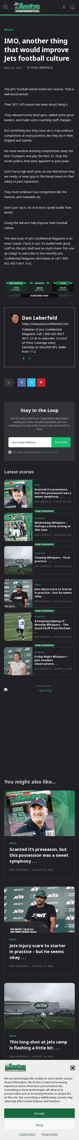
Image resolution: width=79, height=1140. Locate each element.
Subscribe (61, 442)
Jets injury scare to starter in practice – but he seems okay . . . (53, 592)
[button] (73, 1068)
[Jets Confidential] (38, 7)
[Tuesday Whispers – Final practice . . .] (18, 560)
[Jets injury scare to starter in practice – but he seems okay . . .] (18, 593)
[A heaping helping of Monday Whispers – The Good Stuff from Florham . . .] (18, 627)
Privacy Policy (50, 1134)
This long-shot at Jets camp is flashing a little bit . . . (38, 1045)
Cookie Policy (27, 1134)
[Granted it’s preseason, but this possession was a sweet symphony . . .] (18, 494)
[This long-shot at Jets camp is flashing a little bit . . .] (39, 1006)
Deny (39, 1125)
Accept (39, 1113)
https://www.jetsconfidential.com (45, 324)
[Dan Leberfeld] (15, 337)
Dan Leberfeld (42, 67)
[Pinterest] (41, 382)
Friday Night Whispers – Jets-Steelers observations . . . (51, 660)
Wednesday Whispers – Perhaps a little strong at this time (53, 526)
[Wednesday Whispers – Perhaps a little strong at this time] (18, 527)
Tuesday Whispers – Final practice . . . (52, 559)
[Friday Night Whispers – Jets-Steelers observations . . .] (18, 661)
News (8, 29)
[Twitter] (29, 357)
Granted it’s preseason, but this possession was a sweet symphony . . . (53, 492)
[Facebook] (23, 357)
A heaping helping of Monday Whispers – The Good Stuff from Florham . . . (53, 626)
